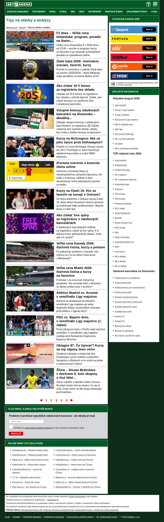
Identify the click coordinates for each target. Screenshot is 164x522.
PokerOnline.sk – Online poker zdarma (29, 465)
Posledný (72, 400)
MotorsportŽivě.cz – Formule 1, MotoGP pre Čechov (78, 487)
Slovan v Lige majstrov (125, 110)
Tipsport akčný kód (123, 283)
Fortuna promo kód (123, 292)
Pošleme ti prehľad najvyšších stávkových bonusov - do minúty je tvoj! (52, 415)
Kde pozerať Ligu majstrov (126, 120)
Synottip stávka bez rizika (126, 307)
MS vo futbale (121, 266)
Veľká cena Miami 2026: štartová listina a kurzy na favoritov (74, 271)
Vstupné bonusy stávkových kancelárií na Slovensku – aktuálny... (77, 114)
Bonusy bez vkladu (123, 326)
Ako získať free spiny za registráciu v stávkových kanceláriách (77, 219)
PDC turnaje (120, 228)
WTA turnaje (120, 199)
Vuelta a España (122, 115)
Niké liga (119, 129)
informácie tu (52, 500)
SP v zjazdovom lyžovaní (125, 179)
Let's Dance (120, 252)
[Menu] (155, 4)
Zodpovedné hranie (83, 510)
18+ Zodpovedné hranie (106, 517)
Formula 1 (119, 189)
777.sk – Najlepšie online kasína (26, 477)
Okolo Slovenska (122, 237)
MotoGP (118, 218)
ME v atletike (120, 261)
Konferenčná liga (122, 170)
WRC (117, 247)
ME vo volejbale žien (124, 124)
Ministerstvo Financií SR (31, 510)
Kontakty (16, 517)
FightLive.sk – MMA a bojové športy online (30, 460)
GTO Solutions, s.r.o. (131, 517)
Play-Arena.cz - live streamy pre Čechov (29, 487)
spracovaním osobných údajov (38, 428)
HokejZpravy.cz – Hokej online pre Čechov (74, 465)
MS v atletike (120, 256)
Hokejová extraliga (123, 204)
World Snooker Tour (123, 223)
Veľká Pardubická (122, 213)
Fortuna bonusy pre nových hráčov (130, 287)
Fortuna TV (119, 316)
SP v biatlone (120, 175)
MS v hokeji (120, 208)
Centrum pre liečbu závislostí (105, 510)
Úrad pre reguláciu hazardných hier (58, 510)
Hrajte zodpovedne (77, 496)
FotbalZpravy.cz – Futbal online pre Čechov (74, 460)
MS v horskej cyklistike (124, 139)
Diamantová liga (122, 184)
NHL (117, 232)
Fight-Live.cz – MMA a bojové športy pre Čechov (76, 482)
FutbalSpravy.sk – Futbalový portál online (30, 455)
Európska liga (121, 165)
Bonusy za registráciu (124, 331)
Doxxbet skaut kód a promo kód (128, 302)
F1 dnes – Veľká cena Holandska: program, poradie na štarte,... (78, 36)
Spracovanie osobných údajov (80, 517)
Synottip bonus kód (123, 312)
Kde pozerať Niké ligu (124, 134)
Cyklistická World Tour (124, 242)
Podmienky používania (54, 517)
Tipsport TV (120, 321)
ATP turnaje (120, 194)
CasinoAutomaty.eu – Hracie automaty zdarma (76, 450)
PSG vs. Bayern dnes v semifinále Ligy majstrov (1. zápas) (79, 321)
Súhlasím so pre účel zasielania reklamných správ (49, 428)
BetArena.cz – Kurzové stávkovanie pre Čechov (76, 477)
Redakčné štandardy (32, 517)
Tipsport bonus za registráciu (127, 278)
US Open (119, 144)
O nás (7, 517)
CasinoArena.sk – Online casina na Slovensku (76, 455)
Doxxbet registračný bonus (126, 297)
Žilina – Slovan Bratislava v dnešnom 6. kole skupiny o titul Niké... (76, 373)
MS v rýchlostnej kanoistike (126, 148)
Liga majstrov (121, 105)
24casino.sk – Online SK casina (26, 482)
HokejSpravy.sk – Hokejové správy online (30, 450)
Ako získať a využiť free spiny (127, 336)
